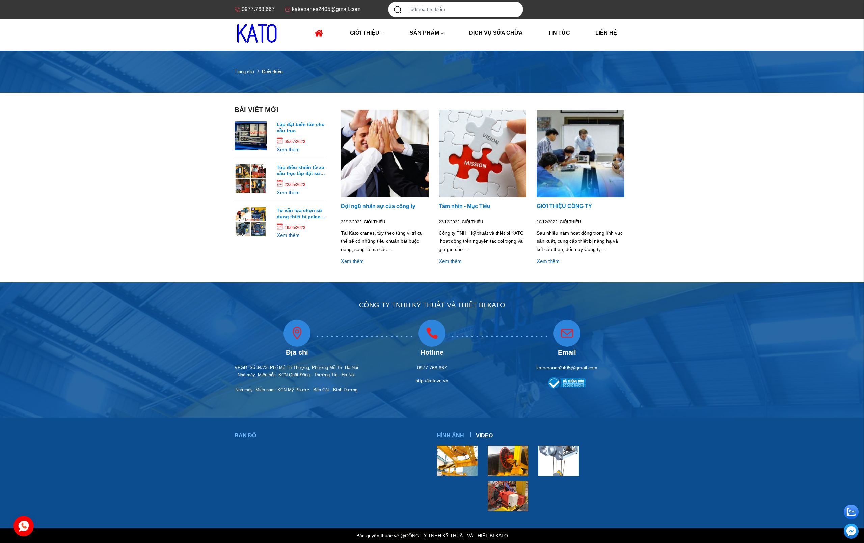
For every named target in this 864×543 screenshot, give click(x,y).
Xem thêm (288, 149)
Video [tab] (484, 435)
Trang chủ (244, 71)
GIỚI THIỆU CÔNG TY (564, 206)
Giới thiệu (374, 222)
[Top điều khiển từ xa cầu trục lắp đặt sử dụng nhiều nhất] (251, 178)
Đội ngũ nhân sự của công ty (378, 206)
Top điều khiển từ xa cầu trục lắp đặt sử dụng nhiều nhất (300, 170)
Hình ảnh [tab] (450, 435)
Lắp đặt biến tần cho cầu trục (301, 127)
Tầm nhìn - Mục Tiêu (464, 206)
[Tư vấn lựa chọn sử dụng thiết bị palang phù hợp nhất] (251, 221)
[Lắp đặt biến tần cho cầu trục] (251, 136)
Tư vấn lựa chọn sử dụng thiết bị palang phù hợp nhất (300, 214)
